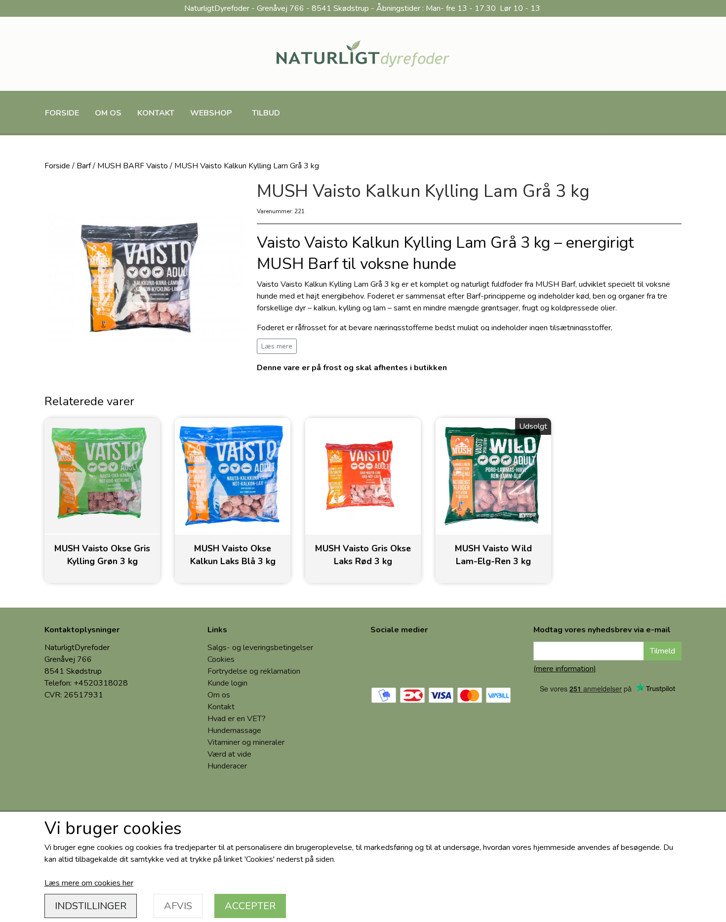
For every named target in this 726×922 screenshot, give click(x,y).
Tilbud (266, 113)
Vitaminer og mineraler (245, 742)
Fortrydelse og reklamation (253, 671)
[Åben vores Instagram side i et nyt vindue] (419, 658)
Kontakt (155, 113)
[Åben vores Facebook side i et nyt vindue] (385, 658)
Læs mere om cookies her (88, 883)
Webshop (211, 113)
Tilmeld (662, 651)
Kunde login (227, 683)
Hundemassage (234, 730)
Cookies (221, 659)
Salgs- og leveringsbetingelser (260, 647)
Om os (108, 113)
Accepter (250, 906)
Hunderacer (227, 766)
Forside (62, 113)
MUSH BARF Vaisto (132, 165)
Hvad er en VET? (236, 718)
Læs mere (276, 346)
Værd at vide (229, 754)
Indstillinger (90, 906)
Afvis (178, 906)
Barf (84, 165)
